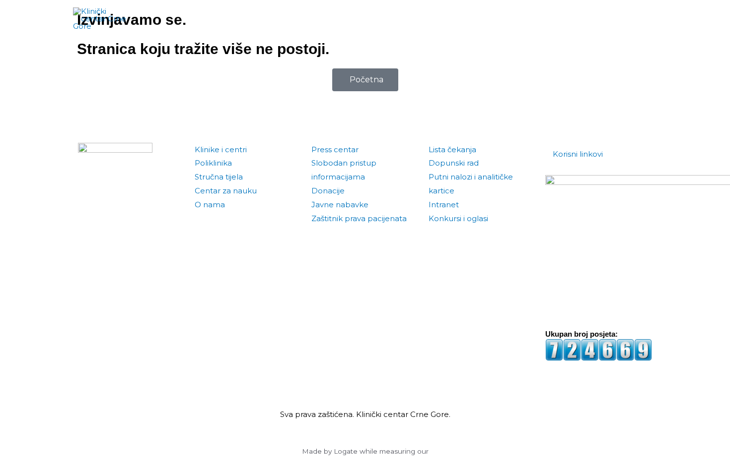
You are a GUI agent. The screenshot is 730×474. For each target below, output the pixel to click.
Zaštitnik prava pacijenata (359, 218)
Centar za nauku (226, 190)
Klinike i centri (221, 149)
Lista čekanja (452, 149)
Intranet (444, 204)
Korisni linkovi (578, 154)
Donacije (328, 190)
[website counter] (598, 349)
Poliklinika (213, 163)
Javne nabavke (339, 204)
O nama (210, 204)
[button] (646, 19)
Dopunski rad (454, 163)
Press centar (335, 149)
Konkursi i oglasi (458, 218)
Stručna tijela (219, 176)
